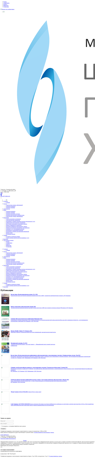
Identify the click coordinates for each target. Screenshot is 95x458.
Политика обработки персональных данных (16, 226)
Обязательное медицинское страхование (15, 222)
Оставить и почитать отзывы (13, 236)
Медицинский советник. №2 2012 (19, 343)
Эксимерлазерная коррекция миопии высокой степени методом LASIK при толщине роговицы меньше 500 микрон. (42, 307)
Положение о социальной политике (14, 230)
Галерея (8, 202)
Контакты (5, 239)
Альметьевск (6, 3)
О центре (5, 201)
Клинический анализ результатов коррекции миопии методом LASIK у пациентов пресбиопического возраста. (41, 295)
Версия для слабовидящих (8, 9)
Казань (5, 1)
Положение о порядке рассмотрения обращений (17, 231)
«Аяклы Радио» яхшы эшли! (34, 391)
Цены (4, 210)
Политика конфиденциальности (8, 438)
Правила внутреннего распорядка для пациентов (17, 227)
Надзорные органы (10, 234)
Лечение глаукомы (10, 207)
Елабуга (5, 4)
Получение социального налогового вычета (16, 224)
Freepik (24, 440)
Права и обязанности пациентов (13, 225)
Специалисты (6, 208)
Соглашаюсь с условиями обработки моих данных (14, 426)
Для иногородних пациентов (13, 220)
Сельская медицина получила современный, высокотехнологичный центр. (38, 332)
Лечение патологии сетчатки (13, 213)
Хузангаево (6, 6)
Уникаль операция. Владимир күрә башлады (40, 404)
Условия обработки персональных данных (44, 432)
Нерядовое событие (15, 332)
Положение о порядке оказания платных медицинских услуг (20, 221)
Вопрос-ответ (9, 232)
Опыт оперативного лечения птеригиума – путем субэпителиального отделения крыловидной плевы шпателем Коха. (39, 380)
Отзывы (5, 235)
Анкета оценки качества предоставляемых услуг (17, 237)
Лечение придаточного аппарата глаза (15, 215)
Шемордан (5, 5)
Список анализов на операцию (13, 219)
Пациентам (6, 217)
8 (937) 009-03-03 (5, 434)
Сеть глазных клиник (8, 240)
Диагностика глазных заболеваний (14, 205)
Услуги (5, 203)
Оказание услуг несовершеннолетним (15, 229)
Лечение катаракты (10, 206)
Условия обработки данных (55, 456)
